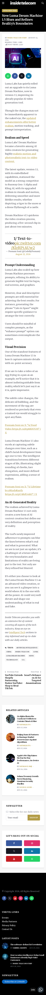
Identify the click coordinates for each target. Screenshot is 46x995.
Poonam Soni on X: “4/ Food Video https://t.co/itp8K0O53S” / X (23, 429)
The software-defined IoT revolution (26, 944)
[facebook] (15, 76)
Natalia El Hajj (25, 766)
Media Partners (9, 921)
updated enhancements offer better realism (20, 122)
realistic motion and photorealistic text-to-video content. (21, 157)
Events (5, 918)
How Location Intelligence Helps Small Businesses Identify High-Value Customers (27, 957)
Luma (35, 652)
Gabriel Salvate (20, 948)
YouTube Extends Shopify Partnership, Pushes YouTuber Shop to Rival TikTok (14, 682)
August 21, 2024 (23, 254)
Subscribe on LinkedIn (15, 981)
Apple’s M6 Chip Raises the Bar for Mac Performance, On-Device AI (28, 759)
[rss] (32, 851)
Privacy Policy (9, 925)
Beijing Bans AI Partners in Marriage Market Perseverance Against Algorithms (28, 738)
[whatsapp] (8, 76)
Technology (12, 660)
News (31, 656)
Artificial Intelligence (26, 648)
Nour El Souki (25, 787)
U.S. (23, 660)
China (8, 652)
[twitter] (22, 76)
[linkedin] (29, 76)
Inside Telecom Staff (17, 38)
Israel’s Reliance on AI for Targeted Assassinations (32, 679)
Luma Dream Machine (15, 656)
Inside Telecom (22, 652)
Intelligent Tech (9, 10)
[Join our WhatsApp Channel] (37, 989)
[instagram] (32, 843)
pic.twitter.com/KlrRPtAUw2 (26, 245)
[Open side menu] (3, 3)
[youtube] (14, 859)
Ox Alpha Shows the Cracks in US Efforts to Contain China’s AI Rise (27, 718)
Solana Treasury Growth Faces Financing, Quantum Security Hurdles (27, 780)
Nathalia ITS (25, 725)
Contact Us (7, 929)
